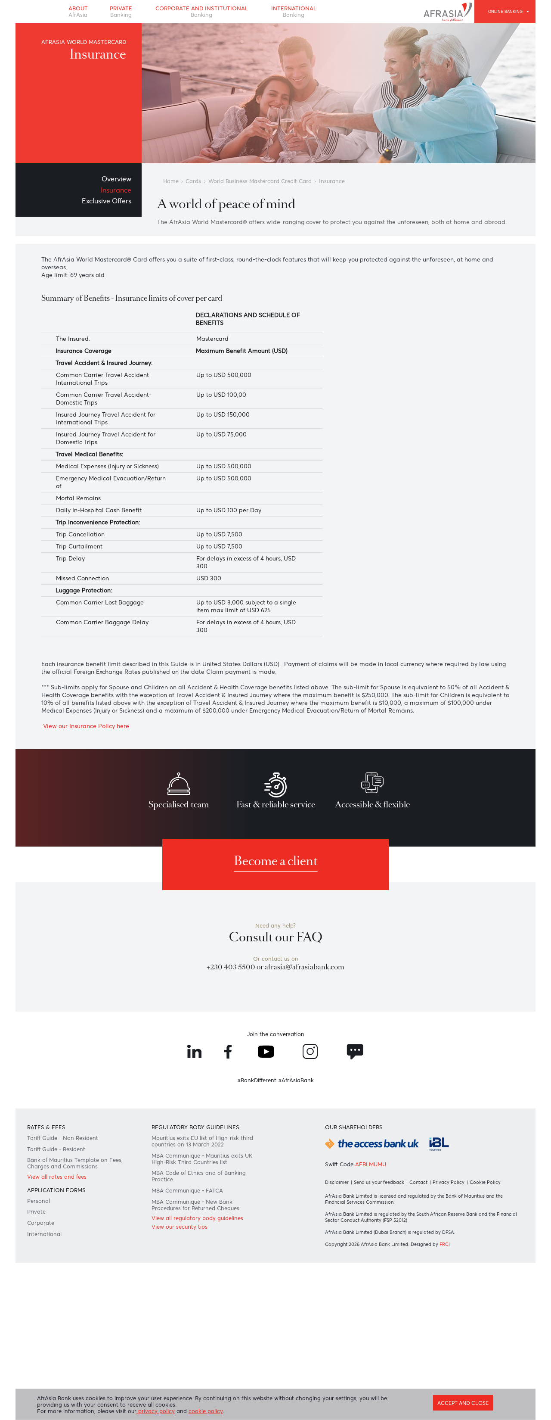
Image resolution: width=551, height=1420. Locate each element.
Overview (116, 178)
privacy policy (155, 1411)
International (293, 11)
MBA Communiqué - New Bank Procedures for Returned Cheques (195, 1205)
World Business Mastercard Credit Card (260, 181)
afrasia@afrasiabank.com (304, 967)
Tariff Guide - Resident (56, 1149)
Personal (38, 1201)
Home (171, 181)
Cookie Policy (485, 1182)
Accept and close (463, 1403)
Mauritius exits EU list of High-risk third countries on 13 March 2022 (202, 1141)
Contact (418, 1182)
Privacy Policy (448, 1182)
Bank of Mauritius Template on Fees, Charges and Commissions (75, 1163)
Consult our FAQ (275, 937)
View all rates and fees (57, 1177)
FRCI (445, 1244)
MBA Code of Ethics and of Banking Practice (199, 1176)
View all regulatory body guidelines (197, 1218)
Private (121, 11)
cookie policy (206, 1411)
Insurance (116, 190)
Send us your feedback (379, 1182)
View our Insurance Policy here (85, 726)
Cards (193, 181)
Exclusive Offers (106, 200)
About (78, 11)
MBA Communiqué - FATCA (187, 1190)
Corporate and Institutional (201, 11)
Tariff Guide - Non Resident (62, 1138)
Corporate (40, 1223)
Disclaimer (337, 1182)
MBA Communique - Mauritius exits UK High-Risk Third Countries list (202, 1158)
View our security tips (179, 1227)
